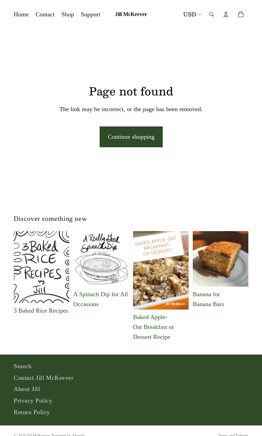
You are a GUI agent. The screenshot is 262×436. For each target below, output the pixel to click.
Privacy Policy (33, 400)
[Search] (211, 14)
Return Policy (32, 412)
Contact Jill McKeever (43, 377)
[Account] (225, 14)
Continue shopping (131, 136)
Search (22, 366)
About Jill (27, 389)
